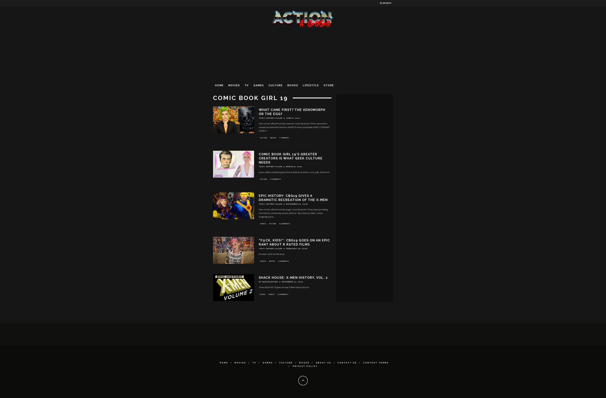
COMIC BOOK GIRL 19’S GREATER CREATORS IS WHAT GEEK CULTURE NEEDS (291, 158)
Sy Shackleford (268, 282)
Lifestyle (311, 85)
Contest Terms (376, 363)
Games (258, 85)
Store (329, 85)
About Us (323, 363)
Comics (263, 224)
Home (219, 85)
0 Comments (275, 179)
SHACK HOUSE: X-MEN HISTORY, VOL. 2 (293, 278)
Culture (276, 85)
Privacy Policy (305, 366)
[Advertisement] (303, 55)
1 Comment (284, 138)
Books (292, 85)
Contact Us (347, 363)
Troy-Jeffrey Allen (270, 118)
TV (247, 85)
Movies (234, 85)
